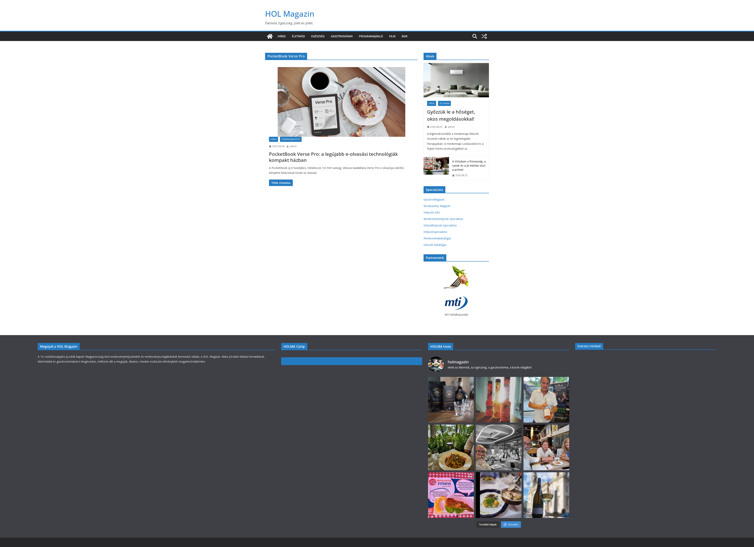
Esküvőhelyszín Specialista (440, 225)
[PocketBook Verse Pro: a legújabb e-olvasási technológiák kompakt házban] (341, 102)
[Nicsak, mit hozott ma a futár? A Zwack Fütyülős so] (499, 400)
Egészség (318, 36)
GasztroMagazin (434, 199)
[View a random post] (484, 36)
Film (392, 36)
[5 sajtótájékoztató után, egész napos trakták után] (546, 447)
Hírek (282, 36)
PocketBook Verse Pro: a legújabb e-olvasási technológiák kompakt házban (333, 157)
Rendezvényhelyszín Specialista (443, 219)
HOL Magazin (289, 13)
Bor (404, 36)
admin (293, 146)
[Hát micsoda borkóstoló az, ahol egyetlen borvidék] (499, 447)
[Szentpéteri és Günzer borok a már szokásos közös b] (546, 400)
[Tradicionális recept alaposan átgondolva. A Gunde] (499, 495)
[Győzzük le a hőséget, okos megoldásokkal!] (456, 80)
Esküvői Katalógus (435, 245)
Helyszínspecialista (435, 232)
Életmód (298, 36)
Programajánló (371, 36)
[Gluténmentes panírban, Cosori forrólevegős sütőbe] (451, 495)
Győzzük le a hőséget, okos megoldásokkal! (451, 115)
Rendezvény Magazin (437, 206)
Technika (444, 103)
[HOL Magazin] (270, 36)
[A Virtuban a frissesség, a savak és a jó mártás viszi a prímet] (436, 168)
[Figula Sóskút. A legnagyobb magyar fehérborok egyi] (546, 495)
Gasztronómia (342, 36)
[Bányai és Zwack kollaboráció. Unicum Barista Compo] (451, 400)
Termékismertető (291, 139)
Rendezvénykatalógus (437, 238)
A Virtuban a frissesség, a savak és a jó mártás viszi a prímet (469, 165)
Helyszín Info (432, 212)
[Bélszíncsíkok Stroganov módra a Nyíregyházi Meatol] (451, 447)
